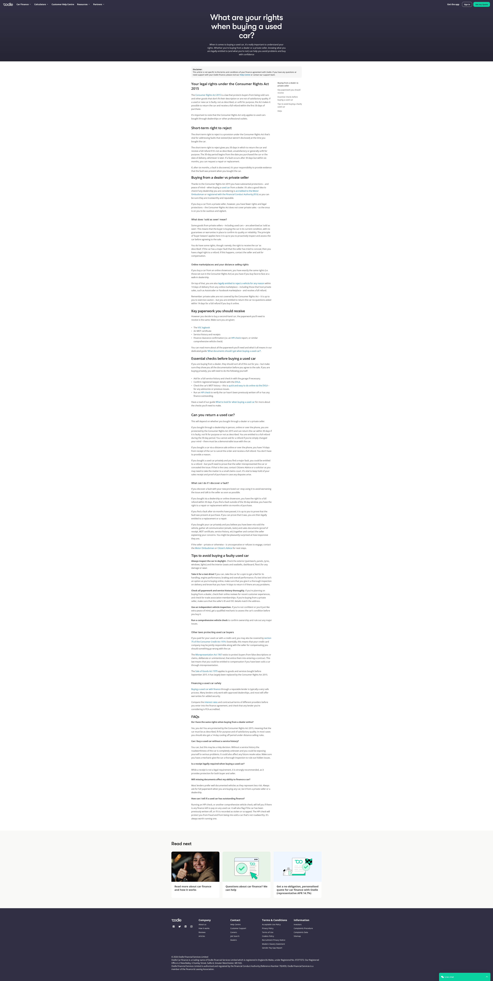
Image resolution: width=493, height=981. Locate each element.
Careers (233, 932)
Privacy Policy (267, 928)
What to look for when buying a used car (235, 402)
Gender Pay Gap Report (272, 948)
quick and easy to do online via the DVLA (248, 385)
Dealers (233, 940)
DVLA (237, 382)
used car (226, 187)
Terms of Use (267, 932)
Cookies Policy (268, 936)
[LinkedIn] (185, 926)
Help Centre (235, 924)
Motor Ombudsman (204, 548)
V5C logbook (204, 327)
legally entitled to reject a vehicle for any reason (241, 283)
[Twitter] (179, 926)
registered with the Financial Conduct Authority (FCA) (232, 194)
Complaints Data (301, 932)
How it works (204, 928)
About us (202, 924)
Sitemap (297, 936)
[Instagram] (191, 926)
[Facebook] (173, 926)
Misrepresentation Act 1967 (208, 654)
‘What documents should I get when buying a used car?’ (234, 351)
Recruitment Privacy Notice (273, 940)
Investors (298, 924)
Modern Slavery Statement (273, 944)
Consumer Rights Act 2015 (208, 95)
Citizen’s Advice (224, 548)
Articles (202, 936)
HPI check (236, 338)
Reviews (202, 932)
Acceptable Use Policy (271, 924)
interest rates (211, 702)
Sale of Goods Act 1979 (206, 671)
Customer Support (238, 928)
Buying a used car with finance (206, 689)
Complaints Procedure (303, 928)
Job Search (234, 936)
